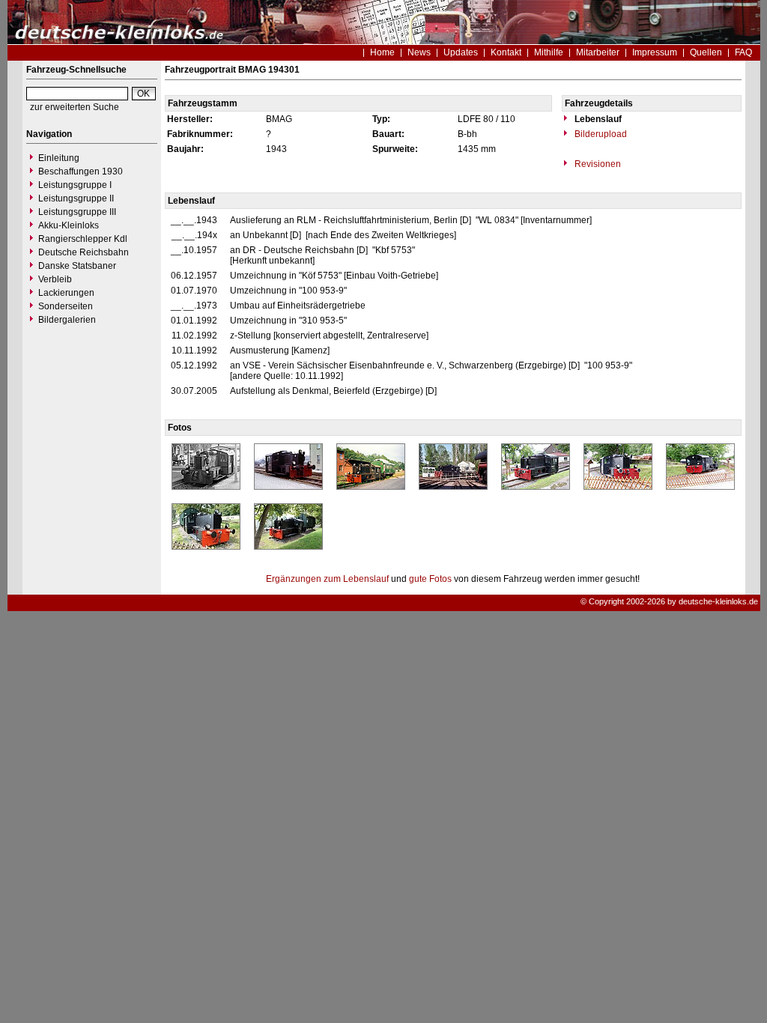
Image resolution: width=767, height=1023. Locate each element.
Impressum (654, 52)
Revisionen (596, 164)
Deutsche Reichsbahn (83, 252)
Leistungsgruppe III (77, 212)
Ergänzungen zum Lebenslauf (327, 579)
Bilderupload (599, 134)
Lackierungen (66, 293)
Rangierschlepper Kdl (82, 239)
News (419, 52)
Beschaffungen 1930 (80, 171)
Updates (460, 52)
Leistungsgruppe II (76, 198)
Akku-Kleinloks (68, 225)
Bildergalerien (67, 320)
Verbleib (55, 279)
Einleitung (58, 158)
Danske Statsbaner (77, 266)
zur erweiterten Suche (74, 107)
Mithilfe (548, 52)
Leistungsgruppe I (75, 185)
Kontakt (506, 52)
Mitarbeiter (597, 52)
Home (382, 52)
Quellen (706, 52)
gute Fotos (430, 579)
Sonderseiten (65, 306)
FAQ (743, 52)
